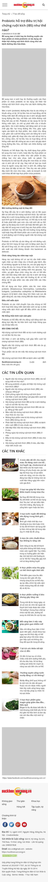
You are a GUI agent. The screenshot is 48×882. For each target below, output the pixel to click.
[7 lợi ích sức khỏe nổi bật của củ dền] (10, 653)
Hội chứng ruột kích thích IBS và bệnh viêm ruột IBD (23, 358)
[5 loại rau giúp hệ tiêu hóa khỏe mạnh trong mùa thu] (10, 494)
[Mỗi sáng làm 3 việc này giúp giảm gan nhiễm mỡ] (10, 626)
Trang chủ (6, 13)
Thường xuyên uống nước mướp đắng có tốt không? (32, 674)
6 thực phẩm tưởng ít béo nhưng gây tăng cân (32, 595)
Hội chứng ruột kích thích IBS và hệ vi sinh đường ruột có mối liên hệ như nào (26, 403)
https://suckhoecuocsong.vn (13, 852)
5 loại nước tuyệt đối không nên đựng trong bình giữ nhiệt (33, 516)
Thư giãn (21, 801)
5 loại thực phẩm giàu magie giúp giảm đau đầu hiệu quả (32, 702)
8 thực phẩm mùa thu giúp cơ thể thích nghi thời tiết (32, 568)
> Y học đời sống (18, 13)
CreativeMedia (12, 835)
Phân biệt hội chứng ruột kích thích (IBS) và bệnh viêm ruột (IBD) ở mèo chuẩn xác (25, 423)
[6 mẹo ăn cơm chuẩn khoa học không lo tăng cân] (10, 543)
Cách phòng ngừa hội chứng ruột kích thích (23, 394)
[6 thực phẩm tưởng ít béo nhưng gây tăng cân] (10, 599)
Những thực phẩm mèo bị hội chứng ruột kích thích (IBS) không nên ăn (24, 418)
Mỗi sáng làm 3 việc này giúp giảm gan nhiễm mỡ (31, 622)
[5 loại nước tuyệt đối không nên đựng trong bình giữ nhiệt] (10, 518)
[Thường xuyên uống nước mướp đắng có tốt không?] (10, 677)
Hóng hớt (21, 806)
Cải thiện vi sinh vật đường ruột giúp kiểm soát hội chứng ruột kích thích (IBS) (26, 398)
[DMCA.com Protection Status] (9, 855)
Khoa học (35, 801)
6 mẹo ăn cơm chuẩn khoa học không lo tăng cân (32, 539)
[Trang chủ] (24, 5)
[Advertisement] (24, 75)
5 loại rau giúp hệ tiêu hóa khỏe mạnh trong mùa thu (32, 490)
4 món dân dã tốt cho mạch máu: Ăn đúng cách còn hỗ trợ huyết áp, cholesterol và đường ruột (33, 464)
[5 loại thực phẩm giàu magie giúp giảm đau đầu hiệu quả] (10, 704)
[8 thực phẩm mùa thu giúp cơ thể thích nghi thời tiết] (10, 572)
